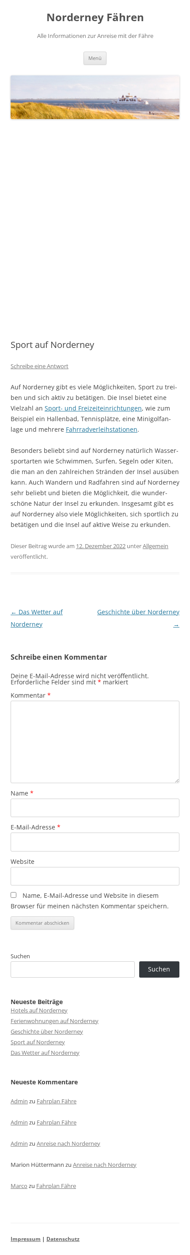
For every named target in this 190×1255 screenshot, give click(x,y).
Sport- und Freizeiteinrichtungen (93, 408)
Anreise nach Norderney (68, 1143)
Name (22, 793)
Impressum (26, 1239)
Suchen (20, 956)
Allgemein (155, 546)
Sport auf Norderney (38, 1042)
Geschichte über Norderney (47, 1031)
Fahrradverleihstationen (101, 429)
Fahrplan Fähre (56, 1101)
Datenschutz (63, 1239)
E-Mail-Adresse (36, 827)
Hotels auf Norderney (39, 1010)
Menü (95, 58)
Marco (19, 1186)
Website (22, 861)
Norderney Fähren (95, 17)
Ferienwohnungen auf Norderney (55, 1021)
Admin (19, 1101)
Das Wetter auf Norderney (45, 1053)
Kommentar (31, 695)
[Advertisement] (95, 230)
